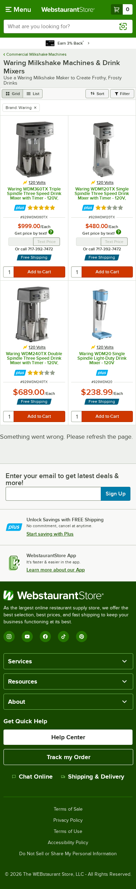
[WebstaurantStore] (68, 595)
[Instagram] (9, 636)
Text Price (46, 241)
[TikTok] (63, 636)
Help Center (68, 737)
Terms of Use (68, 831)
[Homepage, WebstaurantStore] (68, 9)
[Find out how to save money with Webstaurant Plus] (20, 208)
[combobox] (68, 26)
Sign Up (116, 494)
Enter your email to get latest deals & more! (62, 479)
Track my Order (68, 757)
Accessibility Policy (68, 842)
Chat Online (36, 776)
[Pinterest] (81, 636)
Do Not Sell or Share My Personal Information (68, 853)
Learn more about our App (56, 569)
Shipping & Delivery (96, 776)
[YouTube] (27, 636)
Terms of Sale (68, 809)
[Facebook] (45, 636)
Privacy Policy (68, 820)
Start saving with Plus (50, 534)
